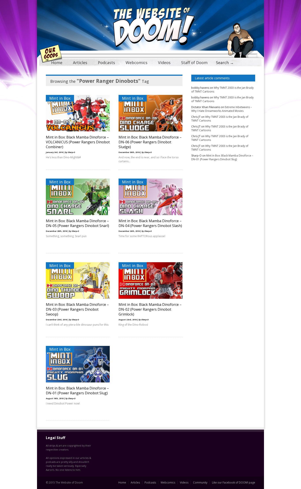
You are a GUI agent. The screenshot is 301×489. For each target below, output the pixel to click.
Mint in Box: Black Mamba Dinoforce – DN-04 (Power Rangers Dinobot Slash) (150, 223)
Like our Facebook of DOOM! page (233, 482)
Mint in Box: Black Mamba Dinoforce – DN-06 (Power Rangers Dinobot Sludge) (150, 142)
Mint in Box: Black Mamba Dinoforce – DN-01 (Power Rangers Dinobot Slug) (77, 390)
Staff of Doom (194, 62)
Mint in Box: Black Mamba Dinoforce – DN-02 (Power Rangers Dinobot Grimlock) (150, 309)
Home (56, 62)
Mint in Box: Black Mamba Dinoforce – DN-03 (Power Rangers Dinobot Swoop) (77, 309)
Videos (164, 62)
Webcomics (136, 62)
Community (200, 482)
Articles (80, 62)
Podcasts (106, 62)
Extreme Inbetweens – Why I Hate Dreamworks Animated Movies (221, 109)
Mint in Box (60, 98)
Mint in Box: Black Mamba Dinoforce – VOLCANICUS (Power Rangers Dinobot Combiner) (78, 142)
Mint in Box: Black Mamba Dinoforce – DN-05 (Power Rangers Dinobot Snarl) (77, 223)
